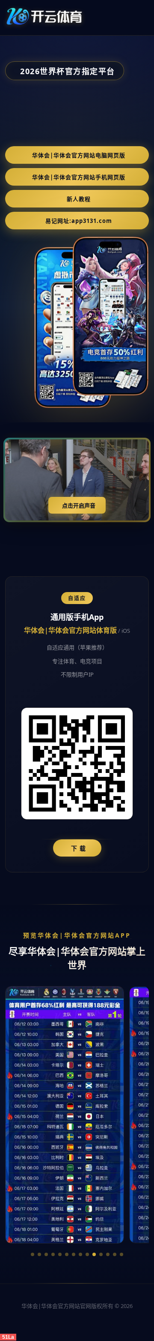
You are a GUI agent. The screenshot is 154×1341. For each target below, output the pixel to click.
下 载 (78, 848)
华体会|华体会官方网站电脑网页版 (78, 155)
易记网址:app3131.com (78, 221)
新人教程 (79, 199)
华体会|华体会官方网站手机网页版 (78, 177)
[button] (32, 1254)
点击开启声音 (78, 505)
